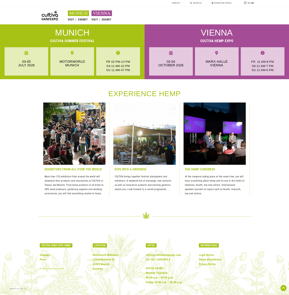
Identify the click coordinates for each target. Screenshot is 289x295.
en (252, 3)
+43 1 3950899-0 (160, 259)
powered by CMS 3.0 (18, 289)
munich (72, 32)
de (249, 3)
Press (43, 259)
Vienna (217, 32)
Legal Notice (206, 255)
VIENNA (102, 13)
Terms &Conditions (210, 259)
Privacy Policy (207, 264)
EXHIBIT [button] (83, 19)
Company (45, 255)
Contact (176, 3)
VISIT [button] (71, 19)
